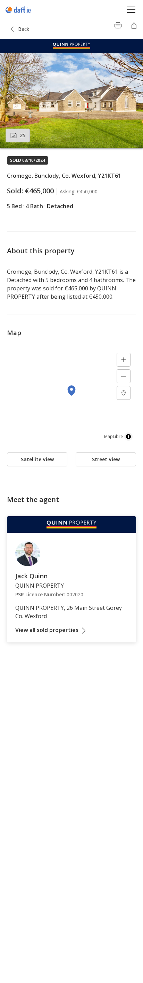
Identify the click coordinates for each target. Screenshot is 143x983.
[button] (71, 100)
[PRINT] (118, 25)
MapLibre (113, 436)
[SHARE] (134, 25)
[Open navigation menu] (131, 9)
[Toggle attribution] (128, 436)
